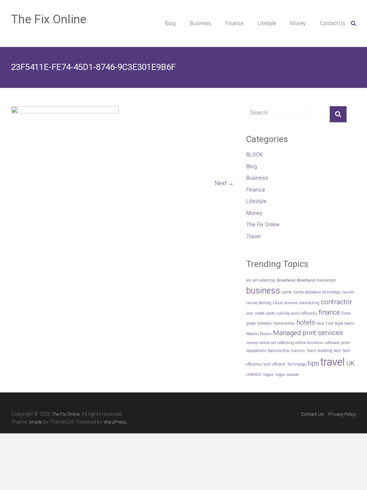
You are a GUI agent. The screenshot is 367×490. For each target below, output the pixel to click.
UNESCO (253, 374)
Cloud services (285, 303)
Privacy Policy (342, 414)
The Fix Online (48, 19)
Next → (224, 183)
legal (339, 323)
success (298, 350)
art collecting (264, 280)
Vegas (268, 374)
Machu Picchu (259, 333)
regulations (256, 350)
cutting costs (288, 313)
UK (350, 363)
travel (332, 362)
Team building (319, 350)
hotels (305, 322)
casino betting (258, 303)
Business (200, 23)
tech (337, 350)
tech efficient (274, 364)
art (248, 280)
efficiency (309, 313)
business (263, 290)
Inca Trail (324, 323)
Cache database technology (317, 292)
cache (287, 292)
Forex (346, 313)
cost (249, 313)
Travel (253, 236)
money (252, 342)
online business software (317, 342)
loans (349, 323)
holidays (264, 323)
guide (251, 323)
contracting (309, 303)
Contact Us (332, 23)
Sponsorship (278, 350)
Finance (234, 23)
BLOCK (254, 154)
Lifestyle (267, 23)
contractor (336, 302)
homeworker (284, 323)
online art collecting (276, 342)
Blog (170, 23)
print (345, 342)
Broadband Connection (316, 280)
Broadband (286, 280)
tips (313, 363)
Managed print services (308, 333)
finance (329, 312)
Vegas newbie (287, 374)
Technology (296, 364)
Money (298, 23)
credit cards (265, 313)
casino (348, 292)
